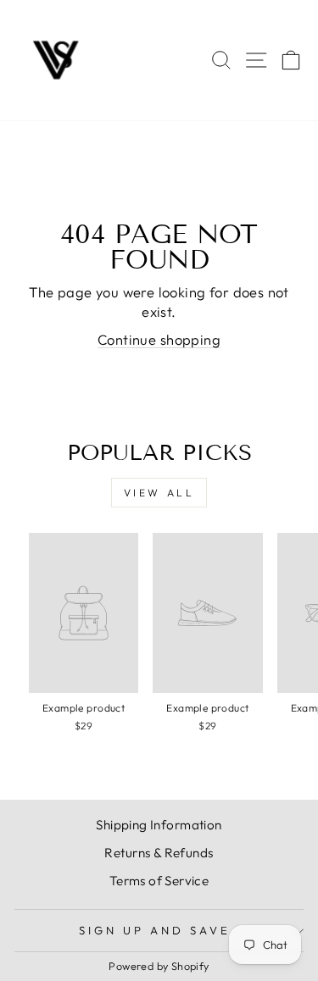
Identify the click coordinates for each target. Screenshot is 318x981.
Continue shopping (159, 339)
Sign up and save (155, 930)
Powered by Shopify (159, 966)
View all (159, 492)
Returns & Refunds (158, 853)
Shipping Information (158, 825)
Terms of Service (159, 881)
